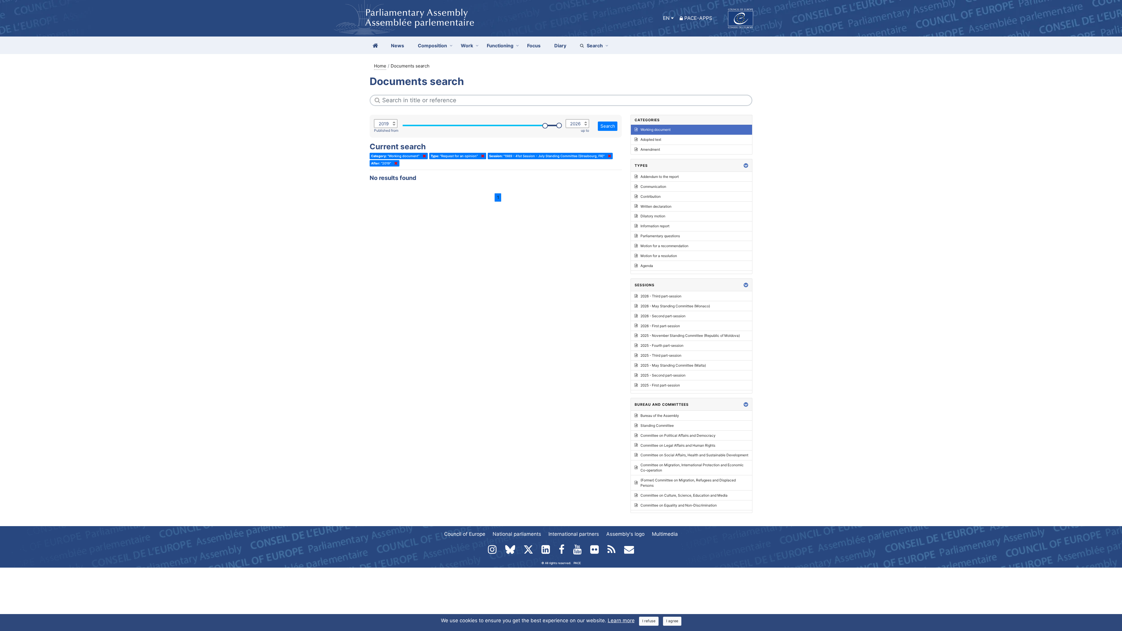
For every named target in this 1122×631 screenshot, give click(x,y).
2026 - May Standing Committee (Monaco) (675, 306)
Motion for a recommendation (664, 246)
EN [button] (666, 18)
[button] (746, 165)
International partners (573, 534)
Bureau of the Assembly (659, 415)
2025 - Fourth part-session (661, 345)
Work (467, 45)
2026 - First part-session (660, 326)
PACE (577, 563)
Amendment (650, 149)
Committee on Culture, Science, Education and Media (684, 495)
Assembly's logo (625, 534)
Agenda (646, 266)
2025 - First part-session (660, 385)
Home (380, 66)
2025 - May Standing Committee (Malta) (673, 365)
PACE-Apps (698, 18)
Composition (432, 45)
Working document (655, 129)
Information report (654, 226)
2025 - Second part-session (662, 375)
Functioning (500, 45)
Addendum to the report (659, 176)
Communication (653, 186)
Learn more (621, 620)
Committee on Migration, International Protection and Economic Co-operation (692, 467)
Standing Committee (657, 425)
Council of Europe (464, 534)
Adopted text (650, 139)
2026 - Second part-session (662, 316)
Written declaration (655, 206)
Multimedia (665, 534)
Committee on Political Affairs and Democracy (678, 435)
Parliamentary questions (660, 236)
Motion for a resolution (658, 256)
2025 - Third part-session (660, 355)
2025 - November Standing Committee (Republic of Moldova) (690, 335)
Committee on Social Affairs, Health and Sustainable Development (694, 455)
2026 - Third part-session (660, 296)
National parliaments (517, 534)
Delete (423, 156)
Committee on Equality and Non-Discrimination (678, 505)
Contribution (650, 196)
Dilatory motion (652, 216)
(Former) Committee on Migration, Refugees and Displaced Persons (688, 483)
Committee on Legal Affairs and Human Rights (677, 445)
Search (595, 45)
